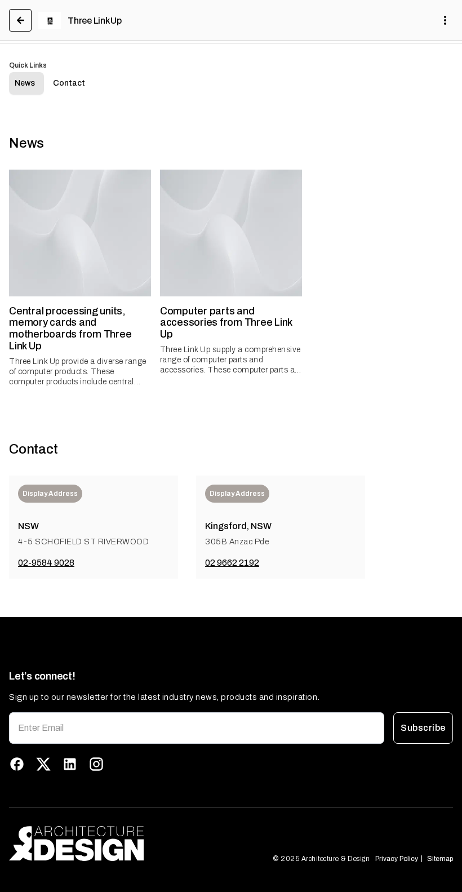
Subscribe (423, 728)
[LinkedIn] (70, 764)
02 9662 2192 (232, 562)
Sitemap (440, 858)
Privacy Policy (396, 858)
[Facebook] (17, 764)
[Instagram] (96, 764)
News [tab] (25, 83)
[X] (43, 764)
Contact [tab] (69, 83)
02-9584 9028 (46, 562)
